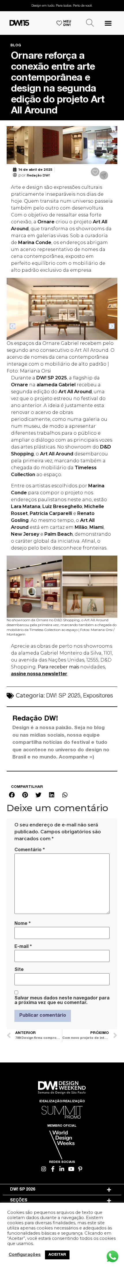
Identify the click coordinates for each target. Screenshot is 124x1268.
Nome (22, 923)
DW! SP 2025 (63, 696)
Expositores (98, 696)
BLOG (15, 45)
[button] (108, 22)
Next (111, 326)
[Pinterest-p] (80, 1169)
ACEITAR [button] (57, 1255)
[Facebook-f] (53, 1169)
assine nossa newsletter (39, 674)
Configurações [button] (25, 1255)
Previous (12, 326)
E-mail (23, 946)
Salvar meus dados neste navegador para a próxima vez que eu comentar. (62, 1000)
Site (19, 970)
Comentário (29, 850)
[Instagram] (44, 1169)
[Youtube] (71, 1169)
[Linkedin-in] (62, 1169)
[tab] (62, 1189)
